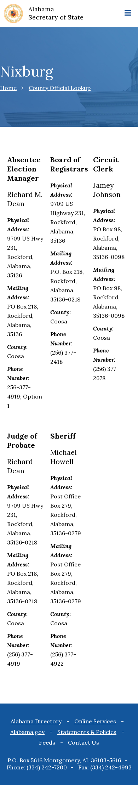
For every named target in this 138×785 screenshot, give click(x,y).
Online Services (95, 721)
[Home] (13, 14)
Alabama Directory (36, 721)
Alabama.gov (27, 731)
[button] (128, 13)
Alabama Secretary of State (56, 13)
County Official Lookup (60, 87)
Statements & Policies (86, 731)
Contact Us (83, 742)
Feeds (47, 742)
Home (8, 87)
